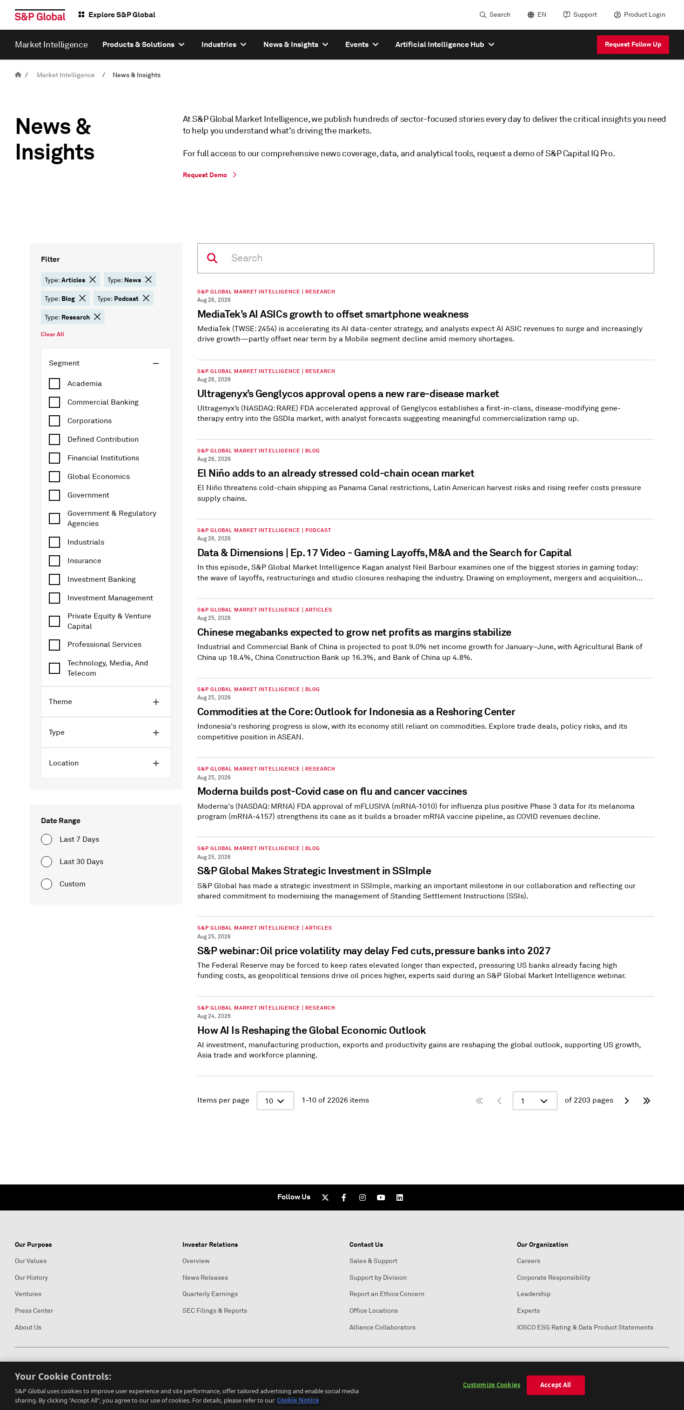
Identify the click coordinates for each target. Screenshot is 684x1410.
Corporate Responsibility (553, 1278)
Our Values (31, 1261)
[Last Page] (646, 1100)
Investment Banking (101, 579)
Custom (73, 884)
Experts (528, 1311)
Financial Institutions (103, 458)
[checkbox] (106, 383)
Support (585, 15)
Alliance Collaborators (382, 1327)
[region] (342, 1386)
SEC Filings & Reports (214, 1311)
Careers (528, 1261)
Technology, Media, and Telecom (107, 668)
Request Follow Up (633, 44)
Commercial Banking (103, 402)
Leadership (533, 1294)
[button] (92, 279)
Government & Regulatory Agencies (111, 518)
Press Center (34, 1311)
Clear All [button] (52, 334)
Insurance (84, 560)
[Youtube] (381, 1197)
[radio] (46, 839)
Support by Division (378, 1278)
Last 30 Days (81, 861)
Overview (196, 1261)
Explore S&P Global (121, 15)
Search (500, 15)
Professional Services (104, 644)
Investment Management (110, 598)
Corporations (89, 421)
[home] (18, 75)
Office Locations (373, 1311)
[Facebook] (343, 1197)
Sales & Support (373, 1261)
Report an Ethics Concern (386, 1294)
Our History (31, 1278)
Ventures (28, 1294)
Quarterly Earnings (210, 1294)
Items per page (223, 1100)
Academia (84, 383)
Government (88, 495)
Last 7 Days (79, 839)
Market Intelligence (66, 75)
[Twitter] (325, 1197)
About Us (28, 1327)
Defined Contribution (103, 439)
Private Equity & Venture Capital (109, 621)
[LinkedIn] (399, 1197)
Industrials (85, 542)
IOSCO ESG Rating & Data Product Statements (585, 1327)
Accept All (555, 1385)
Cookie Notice (298, 1400)
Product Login (644, 15)
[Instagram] (362, 1197)
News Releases (205, 1278)
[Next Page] (626, 1100)
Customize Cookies (491, 1385)
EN (541, 15)
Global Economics (98, 476)
